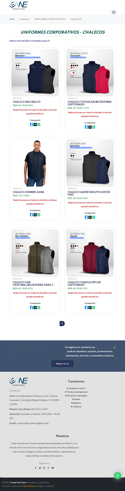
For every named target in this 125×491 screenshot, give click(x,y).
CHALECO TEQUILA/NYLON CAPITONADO (84, 283)
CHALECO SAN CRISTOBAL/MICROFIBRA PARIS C (33, 283)
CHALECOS (17, 98)
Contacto (77, 406)
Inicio (12, 19)
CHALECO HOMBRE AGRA (28, 192)
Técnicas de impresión (77, 392)
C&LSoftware (28, 486)
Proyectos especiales (76, 395)
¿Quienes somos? (76, 388)
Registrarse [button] (62, 363)
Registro (76, 403)
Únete (76, 399)
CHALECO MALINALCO (27, 102)
